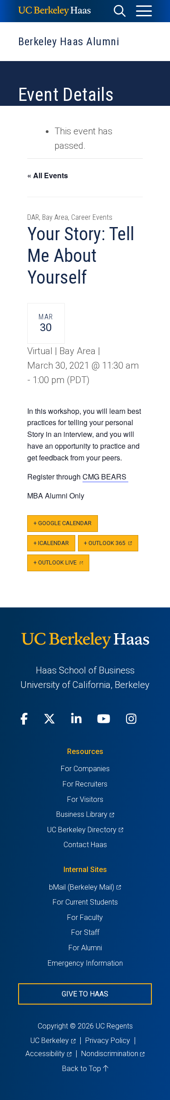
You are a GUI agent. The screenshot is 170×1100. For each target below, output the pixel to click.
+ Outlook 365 (111, 546)
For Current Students (85, 902)
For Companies (85, 768)
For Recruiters (85, 784)
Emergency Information (85, 963)
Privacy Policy (107, 1040)
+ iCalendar (51, 543)
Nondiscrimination (113, 1053)
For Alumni (85, 948)
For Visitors (85, 799)
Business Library (85, 814)
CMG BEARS (105, 476)
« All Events (47, 175)
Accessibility (48, 1053)
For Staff (85, 932)
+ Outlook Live (61, 565)
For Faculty (85, 917)
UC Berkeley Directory (85, 829)
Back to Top (82, 1068)
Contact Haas (85, 844)
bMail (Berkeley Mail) (85, 887)
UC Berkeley (52, 1040)
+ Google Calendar (63, 523)
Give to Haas (85, 994)
